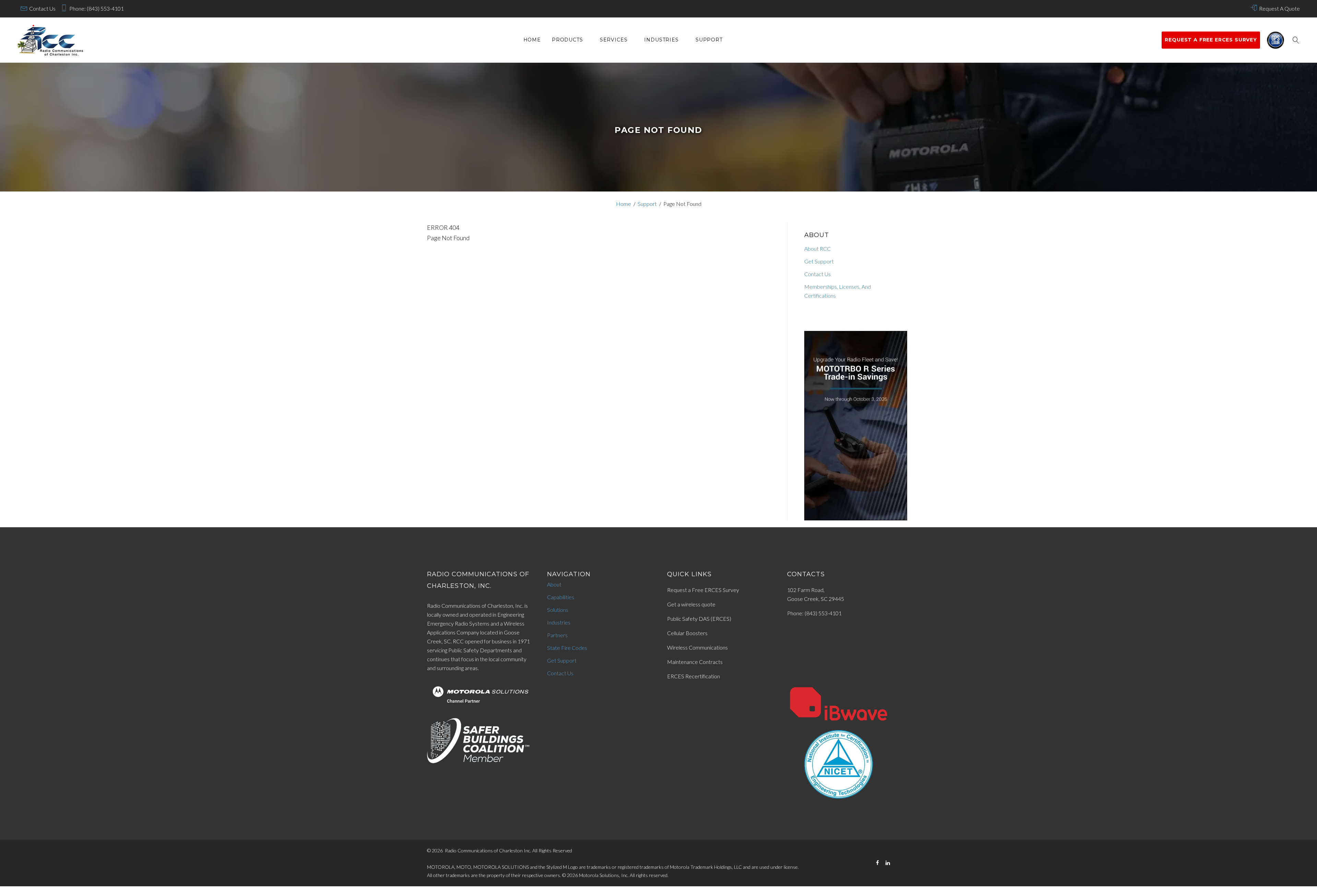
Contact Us (42, 8)
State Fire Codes (567, 647)
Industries (661, 40)
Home (532, 40)
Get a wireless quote (691, 604)
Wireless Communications (697, 647)
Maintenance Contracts (695, 661)
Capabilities (560, 597)
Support (709, 40)
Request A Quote (1279, 8)
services (614, 40)
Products (567, 40)
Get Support (819, 261)
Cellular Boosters (687, 633)
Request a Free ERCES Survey (703, 590)
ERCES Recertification (693, 676)
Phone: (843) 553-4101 (96, 8)
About (554, 584)
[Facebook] (877, 862)
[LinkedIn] (888, 862)
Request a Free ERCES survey (1211, 40)
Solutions (557, 609)
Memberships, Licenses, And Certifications (837, 291)
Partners (557, 635)
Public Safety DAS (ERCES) (699, 618)
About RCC (817, 248)
